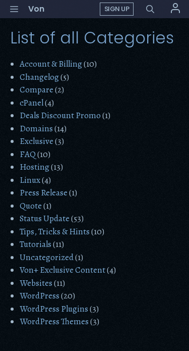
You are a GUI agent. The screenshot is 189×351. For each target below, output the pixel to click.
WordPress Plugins (54, 309)
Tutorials (35, 244)
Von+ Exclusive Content (62, 270)
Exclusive (36, 141)
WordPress (39, 296)
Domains (36, 128)
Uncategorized (47, 257)
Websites (36, 283)
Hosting (34, 167)
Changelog (39, 77)
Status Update (45, 218)
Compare (36, 89)
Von (36, 9)
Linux (30, 180)
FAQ (28, 154)
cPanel (31, 103)
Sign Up (117, 9)
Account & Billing (51, 64)
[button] (150, 9)
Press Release (44, 192)
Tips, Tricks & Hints (55, 231)
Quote (31, 206)
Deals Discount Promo (60, 115)
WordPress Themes (54, 321)
